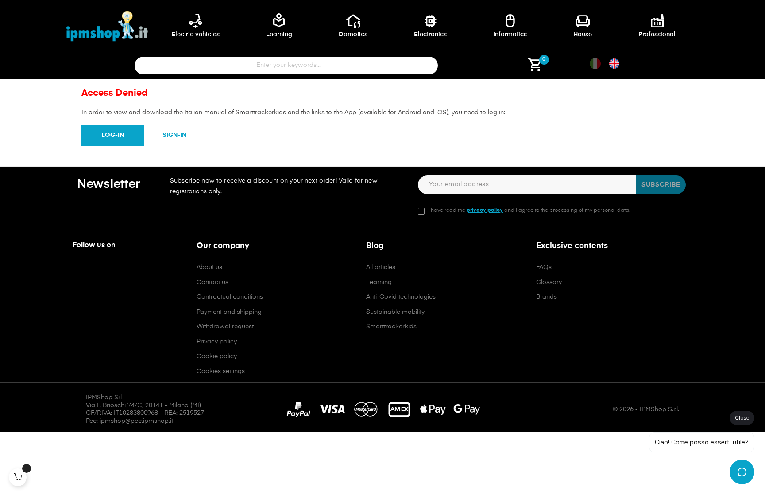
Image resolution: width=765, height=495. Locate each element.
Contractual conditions (230, 297)
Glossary (549, 282)
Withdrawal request (225, 327)
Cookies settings (221, 371)
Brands (546, 297)
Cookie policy (217, 356)
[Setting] (480, 68)
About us (209, 267)
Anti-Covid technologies (401, 297)
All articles (380, 267)
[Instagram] (98, 271)
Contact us (212, 282)
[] (18, 477)
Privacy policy (217, 342)
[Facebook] (79, 271)
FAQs (544, 267)
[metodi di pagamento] (382, 409)
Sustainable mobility (395, 312)
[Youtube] (117, 271)
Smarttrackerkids (391, 327)
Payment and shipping (229, 312)
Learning (379, 282)
